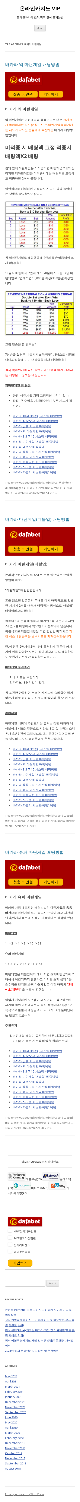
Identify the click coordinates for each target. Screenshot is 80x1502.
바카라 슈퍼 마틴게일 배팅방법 (33, 457)
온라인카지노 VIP (40, 8)
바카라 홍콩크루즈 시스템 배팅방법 (36, 452)
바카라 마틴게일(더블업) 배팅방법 (35, 441)
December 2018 (15, 1458)
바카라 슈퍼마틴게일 (60, 1123)
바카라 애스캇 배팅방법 (28, 447)
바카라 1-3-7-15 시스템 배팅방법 (35, 436)
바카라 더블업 (26, 821)
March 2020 (12, 1433)
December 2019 (15, 1443)
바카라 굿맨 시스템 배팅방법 (32, 426)
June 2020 (11, 1417)
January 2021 (13, 1397)
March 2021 (12, 1386)
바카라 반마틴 (54, 488)
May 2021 (11, 1376)
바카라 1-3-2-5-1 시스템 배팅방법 (35, 421)
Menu (40, 28)
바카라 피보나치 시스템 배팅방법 (35, 462)
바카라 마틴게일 (34, 488)
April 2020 (11, 1427)
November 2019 (15, 1448)
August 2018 (13, 1468)
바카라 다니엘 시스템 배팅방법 (33, 467)
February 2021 (14, 1392)
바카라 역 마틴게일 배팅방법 (32, 64)
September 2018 (15, 1463)
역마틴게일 (22, 493)
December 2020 (15, 1402)
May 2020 (11, 1422)
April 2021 (11, 1381)
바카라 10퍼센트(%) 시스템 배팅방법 (37, 416)
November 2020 (15, 1407)
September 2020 (15, 1412)
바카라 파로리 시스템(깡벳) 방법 (34, 472)
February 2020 (14, 1438)
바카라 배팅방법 (47, 483)
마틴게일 (10, 821)
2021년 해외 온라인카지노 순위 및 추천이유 (32, 1351)
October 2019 (13, 1453)
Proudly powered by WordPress (24, 1494)
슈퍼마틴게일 (13, 1128)
